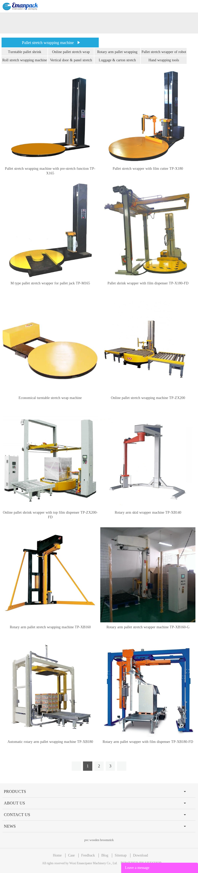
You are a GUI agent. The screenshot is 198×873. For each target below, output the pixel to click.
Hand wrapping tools (163, 60)
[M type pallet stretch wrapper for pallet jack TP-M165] (50, 230)
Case (71, 855)
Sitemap (121, 855)
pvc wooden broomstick (99, 840)
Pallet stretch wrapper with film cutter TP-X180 (148, 169)
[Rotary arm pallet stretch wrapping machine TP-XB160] (50, 574)
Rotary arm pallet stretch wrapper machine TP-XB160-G (147, 627)
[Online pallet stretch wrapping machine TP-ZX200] (147, 345)
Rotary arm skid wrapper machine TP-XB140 (148, 512)
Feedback (88, 855)
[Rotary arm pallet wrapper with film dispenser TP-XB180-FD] (147, 689)
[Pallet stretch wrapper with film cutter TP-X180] (147, 116)
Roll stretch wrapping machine (24, 60)
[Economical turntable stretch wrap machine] (50, 345)
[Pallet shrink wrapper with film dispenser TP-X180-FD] (147, 230)
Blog (104, 855)
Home (57, 855)
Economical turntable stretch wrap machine (50, 398)
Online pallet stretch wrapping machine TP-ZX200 (148, 398)
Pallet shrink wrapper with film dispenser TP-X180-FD (148, 283)
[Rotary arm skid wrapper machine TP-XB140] (147, 460)
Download (140, 855)
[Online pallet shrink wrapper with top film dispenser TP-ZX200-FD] (50, 460)
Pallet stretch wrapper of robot (164, 52)
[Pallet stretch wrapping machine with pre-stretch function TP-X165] (50, 116)
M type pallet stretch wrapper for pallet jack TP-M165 (50, 283)
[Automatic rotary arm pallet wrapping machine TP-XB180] (50, 689)
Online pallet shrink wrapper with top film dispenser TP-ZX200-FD (50, 515)
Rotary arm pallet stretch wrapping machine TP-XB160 (50, 627)
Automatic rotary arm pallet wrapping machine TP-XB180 (50, 742)
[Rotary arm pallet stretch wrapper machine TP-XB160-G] (147, 574)
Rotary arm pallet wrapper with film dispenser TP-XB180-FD (148, 742)
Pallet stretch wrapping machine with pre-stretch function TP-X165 (50, 171)
